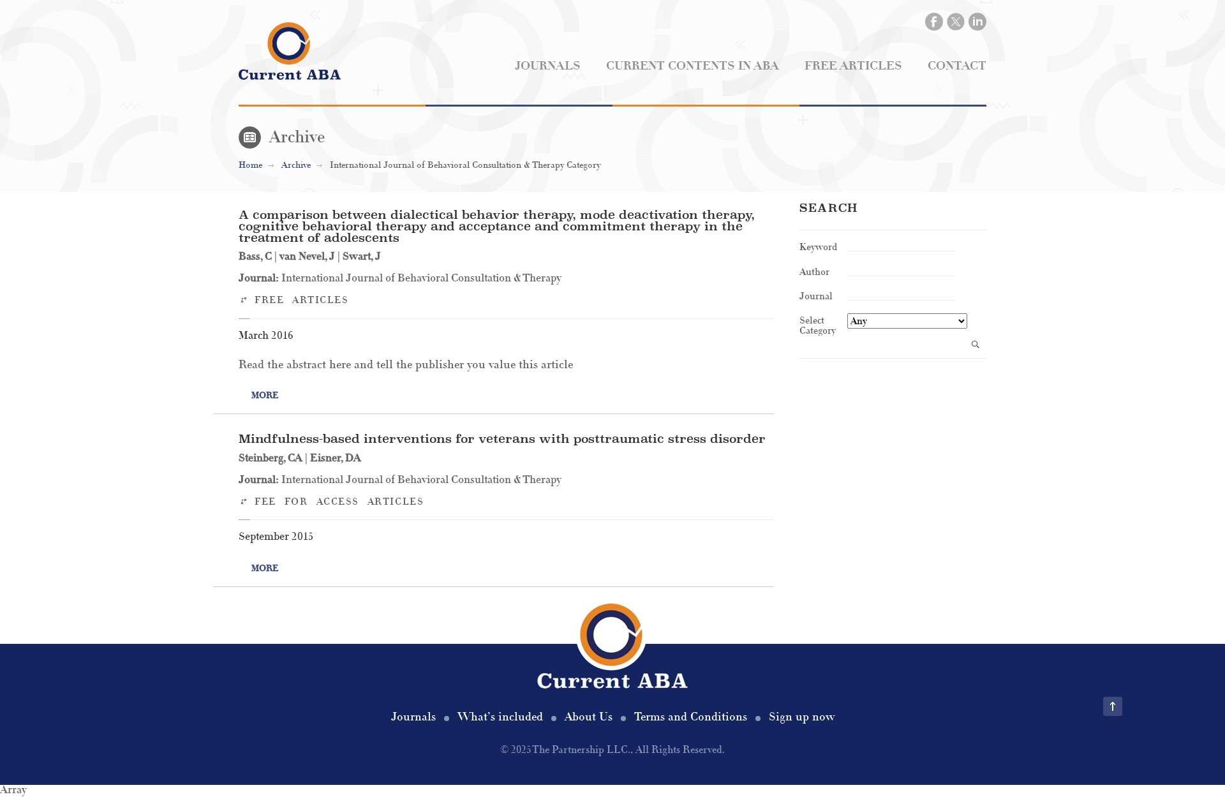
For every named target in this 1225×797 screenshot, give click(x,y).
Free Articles (853, 66)
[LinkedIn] (977, 22)
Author (814, 271)
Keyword (818, 246)
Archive (296, 165)
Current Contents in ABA (692, 66)
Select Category (817, 325)
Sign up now (802, 717)
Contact (957, 66)
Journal (816, 295)
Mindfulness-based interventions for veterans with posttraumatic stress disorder (502, 438)
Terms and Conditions (690, 717)
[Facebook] (934, 22)
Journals (548, 66)
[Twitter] (956, 22)
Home (250, 165)
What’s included (500, 717)
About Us (588, 717)
